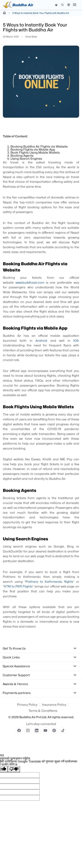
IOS (74, 340)
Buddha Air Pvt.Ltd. (33, 717)
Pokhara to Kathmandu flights (49, 582)
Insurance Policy (54, 704)
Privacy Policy (27, 704)
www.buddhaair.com (29, 282)
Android (41, 340)
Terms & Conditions (43, 711)
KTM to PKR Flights (18, 586)
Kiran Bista (31, 36)
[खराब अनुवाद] (14, 769)
